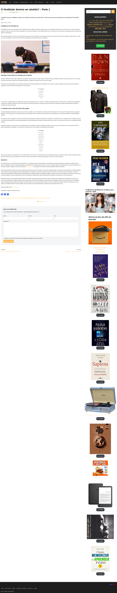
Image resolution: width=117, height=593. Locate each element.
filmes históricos (94, 24)
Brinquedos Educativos (24, 2)
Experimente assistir (100, 247)
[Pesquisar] (113, 11)
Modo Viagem (16, 2)
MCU (90, 26)
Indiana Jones (105, 24)
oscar (94, 26)
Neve (2, 591)
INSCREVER (100, 45)
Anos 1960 (95, 20)
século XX (100, 28)
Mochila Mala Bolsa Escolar (100, 88)
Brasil (91, 22)
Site (55, 215)
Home (2, 588)
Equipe (13, 588)
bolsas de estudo (29, 166)
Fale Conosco (8, 588)
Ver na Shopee (100, 115)
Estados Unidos (107, 22)
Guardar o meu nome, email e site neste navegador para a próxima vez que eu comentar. (23, 238)
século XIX (108, 26)
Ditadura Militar (98, 22)
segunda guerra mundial (100, 26)
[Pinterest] (8, 194)
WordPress (11, 591)
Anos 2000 (109, 21)
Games (31, 2)
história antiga (15, 187)
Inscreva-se (30, 588)
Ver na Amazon (100, 82)
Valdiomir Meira (5, 12)
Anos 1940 (89, 20)
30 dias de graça (100, 252)
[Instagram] (5, 194)
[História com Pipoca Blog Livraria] (4, 2)
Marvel (111, 25)
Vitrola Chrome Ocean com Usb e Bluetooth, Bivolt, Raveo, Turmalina (100, 414)
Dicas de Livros (59, 2)
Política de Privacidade (22, 588)
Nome (5, 215)
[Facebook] (2, 194)
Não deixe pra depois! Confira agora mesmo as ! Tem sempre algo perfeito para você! (25, 198)
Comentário (6, 221)
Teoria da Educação (23, 12)
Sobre (35, 588)
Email (30, 215)
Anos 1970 (102, 21)
